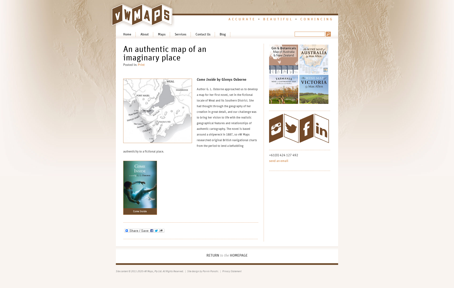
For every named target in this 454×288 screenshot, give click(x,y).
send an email (278, 161)
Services (180, 34)
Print (141, 65)
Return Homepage (227, 255)
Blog (223, 34)
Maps (162, 34)
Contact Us (203, 34)
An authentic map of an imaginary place (164, 53)
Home (127, 34)
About (144, 34)
